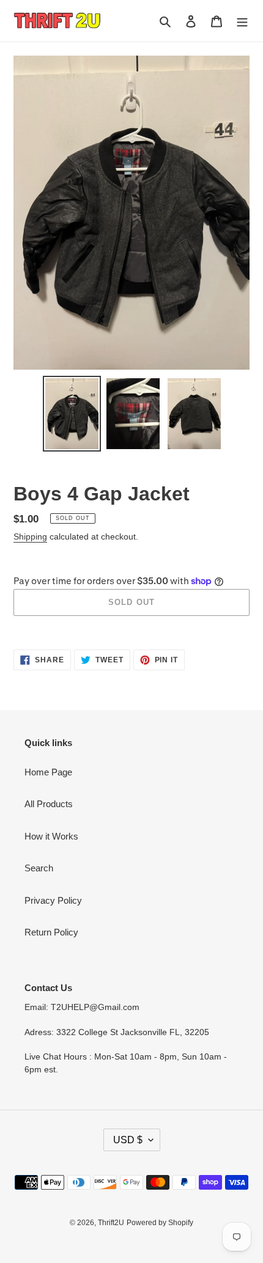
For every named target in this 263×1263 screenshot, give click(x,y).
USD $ (128, 1140)
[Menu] (242, 21)
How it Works (51, 836)
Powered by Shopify (160, 1222)
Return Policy (51, 932)
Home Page (48, 772)
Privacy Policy (53, 900)
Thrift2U (111, 1222)
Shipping (30, 536)
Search (38, 868)
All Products (48, 804)
